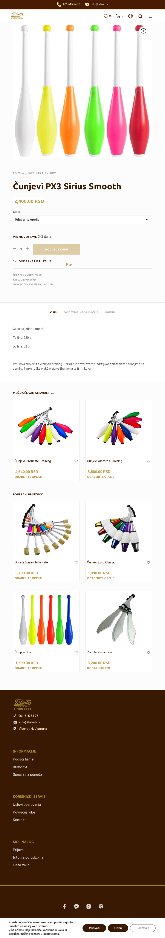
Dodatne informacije (81, 312)
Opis (53, 312)
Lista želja (21, 865)
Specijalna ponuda (27, 774)
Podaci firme (23, 759)
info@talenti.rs (99, 4)
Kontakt (19, 820)
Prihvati (94, 928)
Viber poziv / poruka (32, 729)
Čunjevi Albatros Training (104, 461)
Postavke (142, 928)
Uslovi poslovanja (27, 804)
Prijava (18, 850)
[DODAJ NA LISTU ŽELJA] (76, 464)
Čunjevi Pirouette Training (33, 461)
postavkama (51, 934)
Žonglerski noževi (99, 652)
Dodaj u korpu (56, 249)
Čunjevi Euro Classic (101, 562)
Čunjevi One (23, 652)
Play (69, 265)
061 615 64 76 (71, 4)
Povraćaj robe (24, 812)
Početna (18, 173)
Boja (17, 212)
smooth (47, 284)
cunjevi (28, 284)
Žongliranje (35, 173)
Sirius (37, 284)
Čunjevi (51, 173)
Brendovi (20, 767)
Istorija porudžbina (28, 857)
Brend (110, 312)
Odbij (118, 928)
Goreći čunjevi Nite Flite (31, 562)
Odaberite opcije (28, 476)
